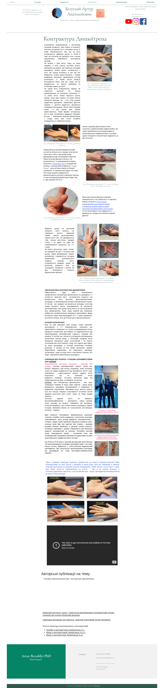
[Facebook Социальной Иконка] (143, 21)
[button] (100, 13)
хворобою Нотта (59, 164)
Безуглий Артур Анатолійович (79, 11)
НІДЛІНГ (52, 362)
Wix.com (97, 686)
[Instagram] (136, 21)
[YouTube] (128, 21)
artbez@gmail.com (137, 16)
